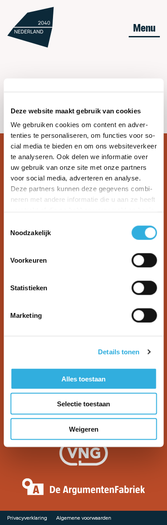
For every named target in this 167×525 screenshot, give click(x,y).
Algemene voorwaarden (83, 518)
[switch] (144, 260)
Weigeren (83, 429)
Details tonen (118, 352)
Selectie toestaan (83, 404)
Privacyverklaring (27, 518)
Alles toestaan (83, 378)
